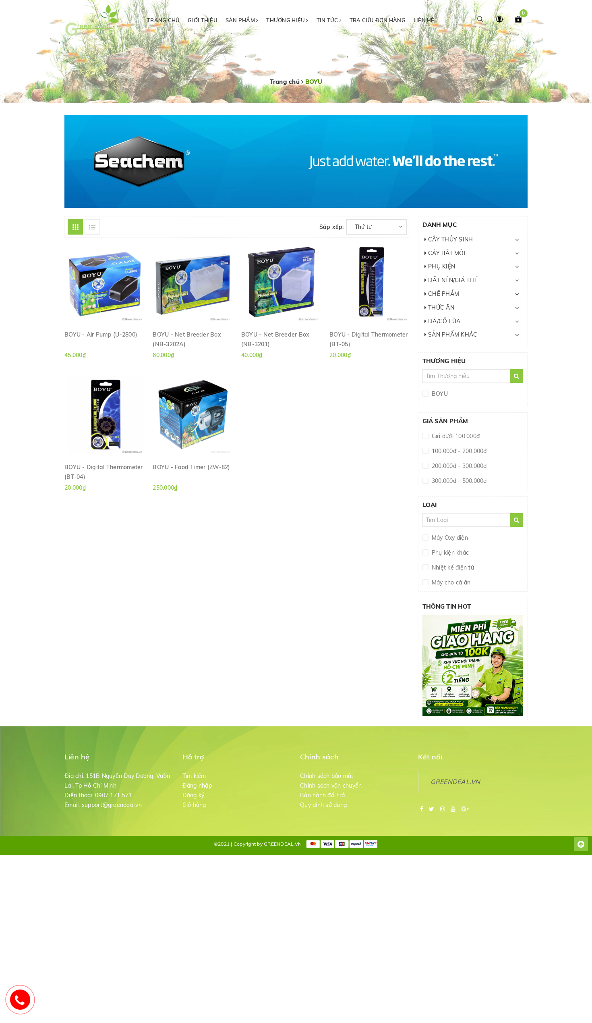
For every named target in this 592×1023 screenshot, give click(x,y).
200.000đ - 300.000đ (458, 466)
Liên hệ (424, 20)
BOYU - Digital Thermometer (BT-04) (103, 472)
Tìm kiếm (194, 776)
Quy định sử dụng (323, 805)
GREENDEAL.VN (455, 782)
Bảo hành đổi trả (322, 795)
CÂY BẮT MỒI (446, 253)
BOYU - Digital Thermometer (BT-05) (368, 339)
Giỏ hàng (194, 805)
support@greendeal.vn (112, 805)
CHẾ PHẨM (442, 293)
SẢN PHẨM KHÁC (452, 334)
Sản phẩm (241, 20)
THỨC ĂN (440, 307)
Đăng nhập (197, 785)
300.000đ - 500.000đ (458, 480)
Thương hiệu (286, 20)
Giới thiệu (202, 20)
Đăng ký (193, 795)
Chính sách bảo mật (327, 776)
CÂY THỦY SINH (449, 239)
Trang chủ (163, 20)
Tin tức (328, 20)
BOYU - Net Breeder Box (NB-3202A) (187, 339)
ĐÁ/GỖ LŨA (443, 321)
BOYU (439, 393)
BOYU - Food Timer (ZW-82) (191, 467)
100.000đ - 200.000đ (458, 451)
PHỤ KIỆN (440, 266)
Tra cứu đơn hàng (378, 20)
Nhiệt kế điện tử (452, 567)
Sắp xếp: (331, 227)
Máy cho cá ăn (450, 582)
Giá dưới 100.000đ (455, 436)
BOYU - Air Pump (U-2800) (100, 334)
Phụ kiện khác (449, 552)
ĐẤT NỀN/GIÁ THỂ (452, 280)
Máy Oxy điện (449, 537)
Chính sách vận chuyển (331, 785)
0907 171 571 (113, 795)
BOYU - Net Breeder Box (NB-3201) (275, 339)
